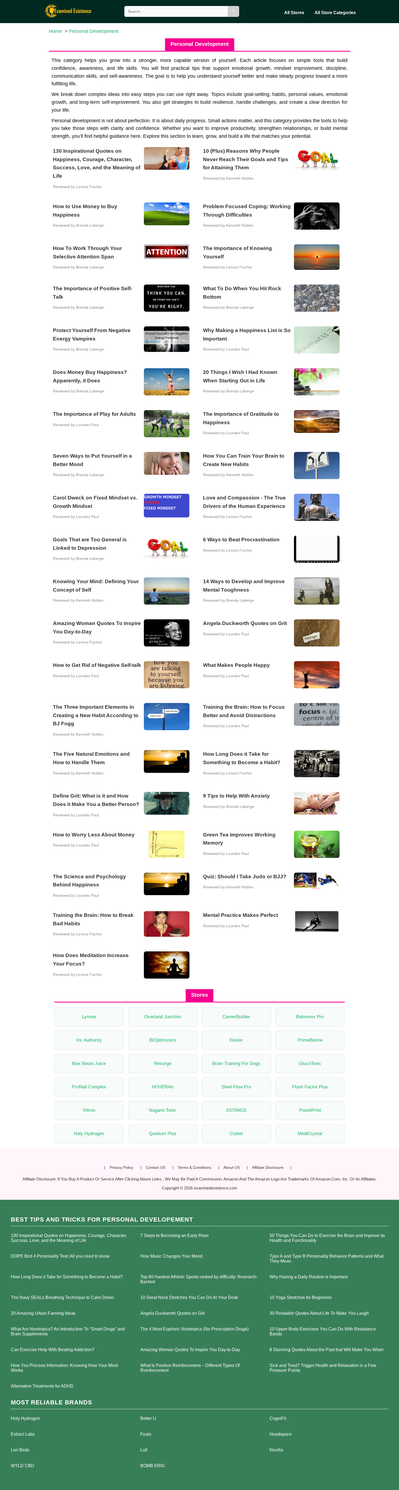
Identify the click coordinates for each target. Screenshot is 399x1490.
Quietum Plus (162, 1133)
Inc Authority (89, 1040)
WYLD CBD (22, 1465)
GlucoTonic (310, 1063)
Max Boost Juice (89, 1063)
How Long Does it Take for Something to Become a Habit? (67, 1277)
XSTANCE (236, 1110)
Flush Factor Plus (310, 1086)
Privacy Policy (121, 1167)
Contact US (155, 1167)
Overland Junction (162, 1016)
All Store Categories (335, 12)
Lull (143, 1450)
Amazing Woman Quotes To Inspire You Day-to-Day (190, 1349)
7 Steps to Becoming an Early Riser (174, 1235)
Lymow (89, 1016)
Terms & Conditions (194, 1167)
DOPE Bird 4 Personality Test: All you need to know (60, 1256)
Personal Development (93, 31)
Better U (148, 1418)
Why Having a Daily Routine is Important (308, 1277)
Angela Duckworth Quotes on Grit (172, 1313)
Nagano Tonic (162, 1110)
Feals (145, 1434)
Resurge (162, 1063)
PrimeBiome (310, 1040)
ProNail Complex (89, 1086)
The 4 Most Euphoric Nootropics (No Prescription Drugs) (194, 1329)
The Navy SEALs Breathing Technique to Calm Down (62, 1297)
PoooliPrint (310, 1110)
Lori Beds (20, 1450)
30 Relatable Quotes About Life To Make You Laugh (319, 1313)
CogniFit (278, 1418)
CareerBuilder (236, 1016)
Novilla (276, 1450)
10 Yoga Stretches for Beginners (301, 1297)
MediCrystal (310, 1133)
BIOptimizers (162, 1040)
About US (231, 1167)
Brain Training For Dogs (236, 1063)
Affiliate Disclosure (267, 1167)
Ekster (236, 1040)
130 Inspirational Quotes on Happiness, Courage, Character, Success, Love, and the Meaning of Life (69, 1238)
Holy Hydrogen (89, 1133)
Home (55, 31)
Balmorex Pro (310, 1016)
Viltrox (89, 1110)
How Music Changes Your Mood (171, 1256)
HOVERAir (162, 1086)
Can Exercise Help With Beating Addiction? (52, 1349)
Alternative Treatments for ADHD (42, 1386)
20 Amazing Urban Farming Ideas (43, 1313)
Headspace (281, 1434)
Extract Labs (23, 1434)
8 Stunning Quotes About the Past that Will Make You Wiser (327, 1349)
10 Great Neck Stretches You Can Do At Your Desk (189, 1297)
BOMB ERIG (152, 1465)
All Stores (294, 12)
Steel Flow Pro (236, 1086)
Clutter (236, 1133)
